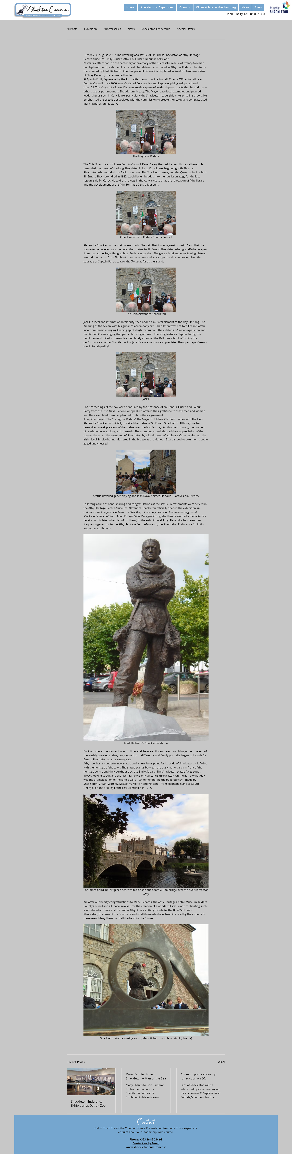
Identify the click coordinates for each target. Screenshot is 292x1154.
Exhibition (90, 29)
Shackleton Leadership (155, 29)
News (131, 29)
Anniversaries (112, 29)
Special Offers (186, 29)
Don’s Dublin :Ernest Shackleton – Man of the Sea (146, 1076)
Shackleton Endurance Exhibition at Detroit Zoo (88, 1103)
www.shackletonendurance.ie (146, 1147)
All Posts (72, 29)
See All (221, 1061)
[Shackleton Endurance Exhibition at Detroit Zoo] (91, 1081)
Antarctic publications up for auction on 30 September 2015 (198, 1076)
